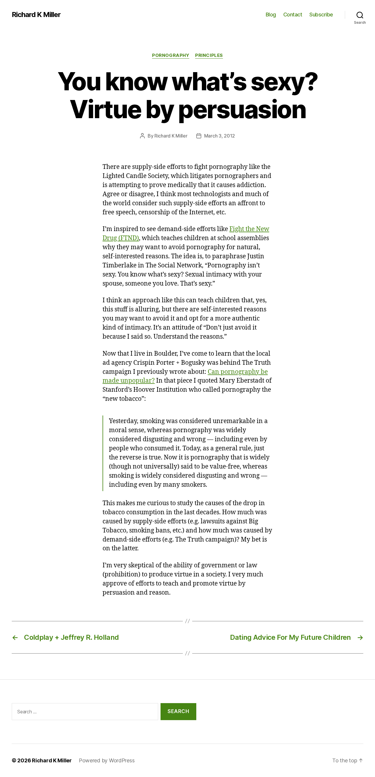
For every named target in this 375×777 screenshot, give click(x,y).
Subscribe (321, 14)
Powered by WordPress (107, 760)
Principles (209, 55)
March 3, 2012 (219, 136)
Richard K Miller (36, 14)
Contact (292, 14)
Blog (271, 14)
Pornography (170, 55)
